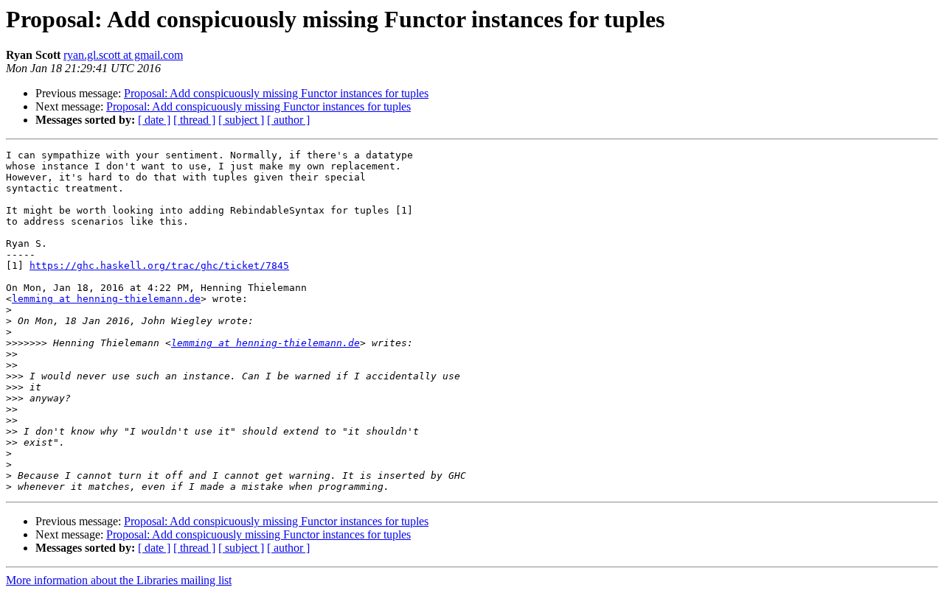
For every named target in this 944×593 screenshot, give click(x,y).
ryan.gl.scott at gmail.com (123, 55)
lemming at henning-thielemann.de (106, 298)
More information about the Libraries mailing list (119, 580)
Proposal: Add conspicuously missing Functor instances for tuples (276, 93)
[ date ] (154, 119)
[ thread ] (194, 119)
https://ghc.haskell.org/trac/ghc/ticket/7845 (159, 265)
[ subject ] (241, 119)
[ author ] (288, 119)
